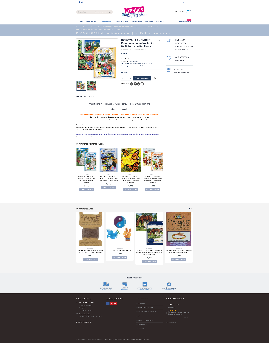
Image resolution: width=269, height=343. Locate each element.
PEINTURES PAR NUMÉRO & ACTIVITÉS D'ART (136, 63)
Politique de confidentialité (145, 320)
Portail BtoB (140, 329)
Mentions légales (142, 324)
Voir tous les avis (171, 322)
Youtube (115, 303)
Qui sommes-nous (142, 299)
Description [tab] (81, 96)
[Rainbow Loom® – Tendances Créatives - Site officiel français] (134, 12)
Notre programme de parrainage (146, 311)
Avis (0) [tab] (91, 96)
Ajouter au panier (143, 78)
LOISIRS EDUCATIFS (122, 22)
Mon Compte (141, 303)
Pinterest (111, 303)
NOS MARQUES (91, 22)
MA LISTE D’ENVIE (174, 2)
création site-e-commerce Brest (140, 339)
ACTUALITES (149, 22)
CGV (138, 316)
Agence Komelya (109, 339)
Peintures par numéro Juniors (130, 66)
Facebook (131, 84)
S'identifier (187, 2)
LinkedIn (138, 84)
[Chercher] (110, 12)
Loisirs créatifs (133, 61)
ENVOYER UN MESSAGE (83, 322)
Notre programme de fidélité (145, 307)
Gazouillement (135, 84)
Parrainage (160, 22)
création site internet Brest (122, 339)
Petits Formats (144, 66)
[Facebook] (77, 2)
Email (142, 84)
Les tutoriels (137, 22)
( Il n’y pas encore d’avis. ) (138, 49)
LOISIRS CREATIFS (105, 22)
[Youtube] (82, 2)
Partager (125, 84)
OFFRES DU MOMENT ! (184, 21)
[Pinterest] (79, 2)
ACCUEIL (80, 22)
